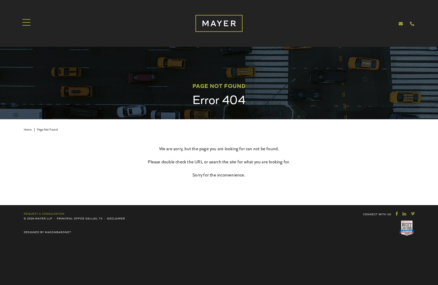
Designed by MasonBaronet (47, 232)
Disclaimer (116, 218)
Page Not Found (47, 129)
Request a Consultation (44, 213)
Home (28, 129)
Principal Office (71, 218)
